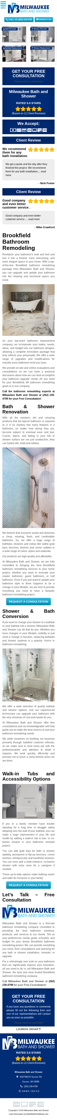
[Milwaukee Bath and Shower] (28, 1043)
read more (34, 219)
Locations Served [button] (27, 1029)
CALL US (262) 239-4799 (20, 19)
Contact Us (44, 19)
